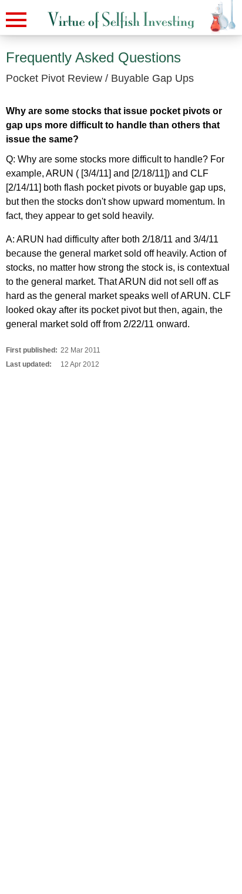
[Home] (121, 20)
